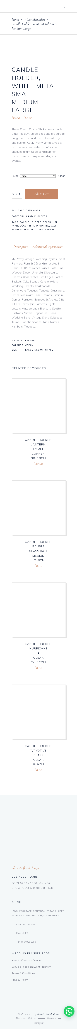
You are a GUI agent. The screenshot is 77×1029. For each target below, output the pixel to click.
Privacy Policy (20, 979)
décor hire (50, 222)
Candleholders (36, 19)
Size (15, 176)
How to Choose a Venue (26, 960)
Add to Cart (41, 194)
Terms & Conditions (23, 973)
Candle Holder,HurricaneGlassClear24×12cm (38, 653)
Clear (61, 176)
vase (54, 226)
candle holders (30, 222)
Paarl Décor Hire (23, 226)
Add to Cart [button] (31, 468)
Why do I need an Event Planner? (31, 966)
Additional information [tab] (48, 246)
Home (15, 19)
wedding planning (43, 229)
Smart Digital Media (48, 1014)
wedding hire (21, 229)
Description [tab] (20, 246)
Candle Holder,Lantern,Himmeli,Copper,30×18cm (38, 449)
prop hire (42, 226)
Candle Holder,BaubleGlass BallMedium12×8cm (38, 551)
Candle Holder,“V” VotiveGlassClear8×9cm (38, 755)
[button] (69, 1011)
